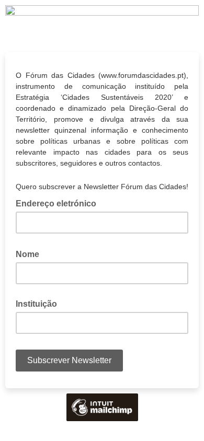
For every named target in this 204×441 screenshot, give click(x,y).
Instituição (36, 303)
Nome (31, 253)
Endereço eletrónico (59, 202)
